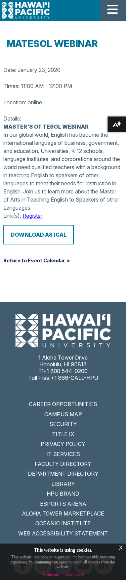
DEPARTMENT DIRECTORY (63, 473)
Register (32, 215)
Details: (12, 118)
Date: (9, 70)
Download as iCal (39, 234)
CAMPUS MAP (63, 414)
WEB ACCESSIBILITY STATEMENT (63, 533)
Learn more (75, 574)
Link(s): (12, 215)
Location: (14, 102)
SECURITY (63, 424)
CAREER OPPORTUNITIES (63, 404)
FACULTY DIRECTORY (63, 463)
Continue (51, 574)
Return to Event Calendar (34, 260)
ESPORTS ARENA (63, 503)
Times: (11, 86)
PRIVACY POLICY (63, 444)
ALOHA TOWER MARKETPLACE (63, 513)
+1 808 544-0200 (65, 371)
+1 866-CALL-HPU (74, 377)
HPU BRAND (63, 493)
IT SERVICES (63, 454)
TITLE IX (63, 434)
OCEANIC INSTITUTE (63, 523)
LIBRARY (63, 483)
